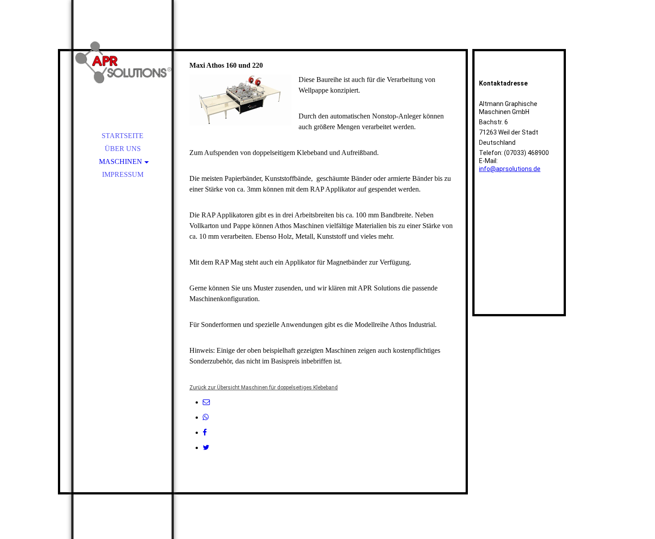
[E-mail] (206, 402)
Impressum (122, 174)
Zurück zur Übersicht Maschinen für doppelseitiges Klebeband (263, 387)
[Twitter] (206, 447)
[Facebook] (205, 432)
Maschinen (120, 161)
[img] (123, 62)
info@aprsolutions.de (509, 168)
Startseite (122, 135)
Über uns (123, 148)
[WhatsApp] (206, 417)
